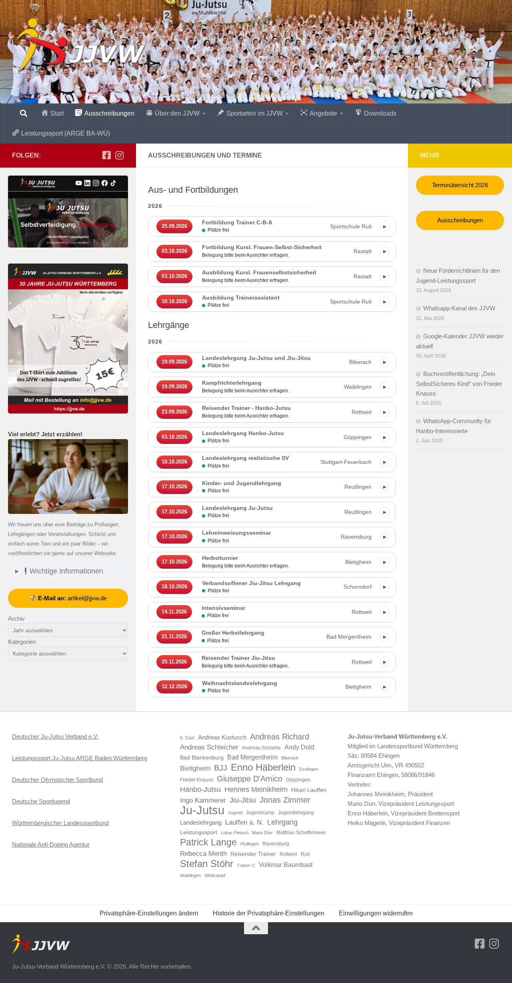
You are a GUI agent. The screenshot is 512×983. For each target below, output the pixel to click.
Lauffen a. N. (244, 822)
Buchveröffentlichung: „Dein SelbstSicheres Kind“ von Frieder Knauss (459, 383)
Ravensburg (275, 844)
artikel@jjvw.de (72, 598)
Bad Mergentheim (252, 757)
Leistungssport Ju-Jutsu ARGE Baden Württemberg (79, 758)
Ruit (305, 854)
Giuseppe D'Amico (249, 778)
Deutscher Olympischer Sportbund (57, 779)
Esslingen (308, 769)
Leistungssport (198, 832)
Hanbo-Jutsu (200, 789)
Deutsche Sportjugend (41, 801)
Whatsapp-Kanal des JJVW (459, 308)
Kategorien (22, 641)
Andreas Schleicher (209, 747)
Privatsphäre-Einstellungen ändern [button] (149, 913)
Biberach (289, 757)
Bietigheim (195, 768)
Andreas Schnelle (261, 748)
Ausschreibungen (460, 220)
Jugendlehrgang (296, 812)
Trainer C (246, 865)
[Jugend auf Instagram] (119, 155)
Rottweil (288, 854)
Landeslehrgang (201, 822)
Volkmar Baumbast (285, 864)
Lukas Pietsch (234, 832)
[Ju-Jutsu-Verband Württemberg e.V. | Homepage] (79, 46)
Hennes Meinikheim (256, 789)
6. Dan (187, 738)
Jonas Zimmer (285, 799)
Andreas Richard (279, 736)
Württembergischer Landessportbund (60, 822)
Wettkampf (214, 875)
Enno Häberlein (263, 767)
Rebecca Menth (203, 853)
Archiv (16, 618)
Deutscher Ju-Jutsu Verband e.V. (55, 736)
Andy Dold (299, 747)
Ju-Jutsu (202, 810)
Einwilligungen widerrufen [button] (376, 913)
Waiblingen (190, 875)
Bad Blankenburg (202, 758)
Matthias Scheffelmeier (301, 832)
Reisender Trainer (253, 854)
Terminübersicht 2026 (460, 185)
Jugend (235, 812)
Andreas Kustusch (222, 737)
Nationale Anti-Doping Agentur (51, 844)
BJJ (220, 767)
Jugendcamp (260, 812)
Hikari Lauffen (308, 790)
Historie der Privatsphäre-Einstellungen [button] (268, 913)
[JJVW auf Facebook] (106, 155)
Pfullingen (249, 843)
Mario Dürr (262, 832)
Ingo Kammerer (203, 800)
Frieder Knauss (196, 780)
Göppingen (298, 780)
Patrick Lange (208, 842)
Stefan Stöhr (206, 864)
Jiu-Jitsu (243, 800)
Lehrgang (282, 822)
